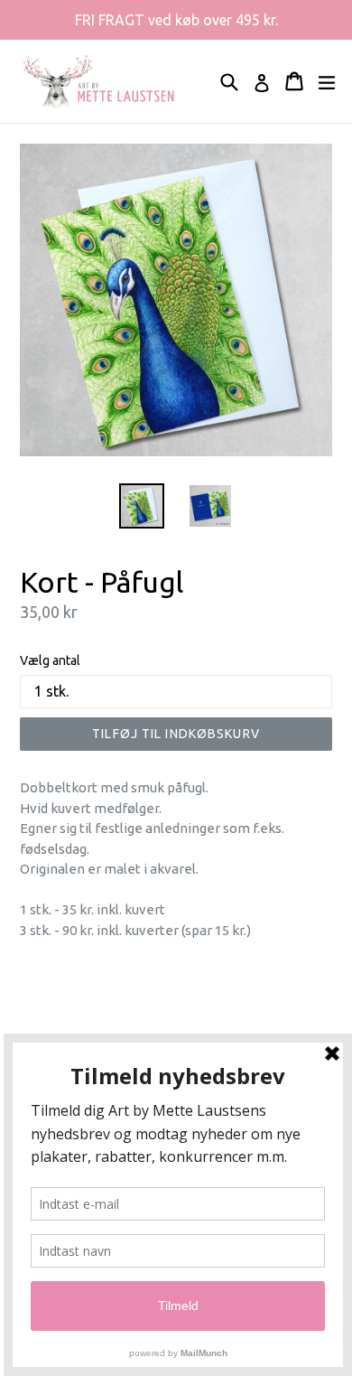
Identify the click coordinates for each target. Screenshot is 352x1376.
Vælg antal (50, 660)
